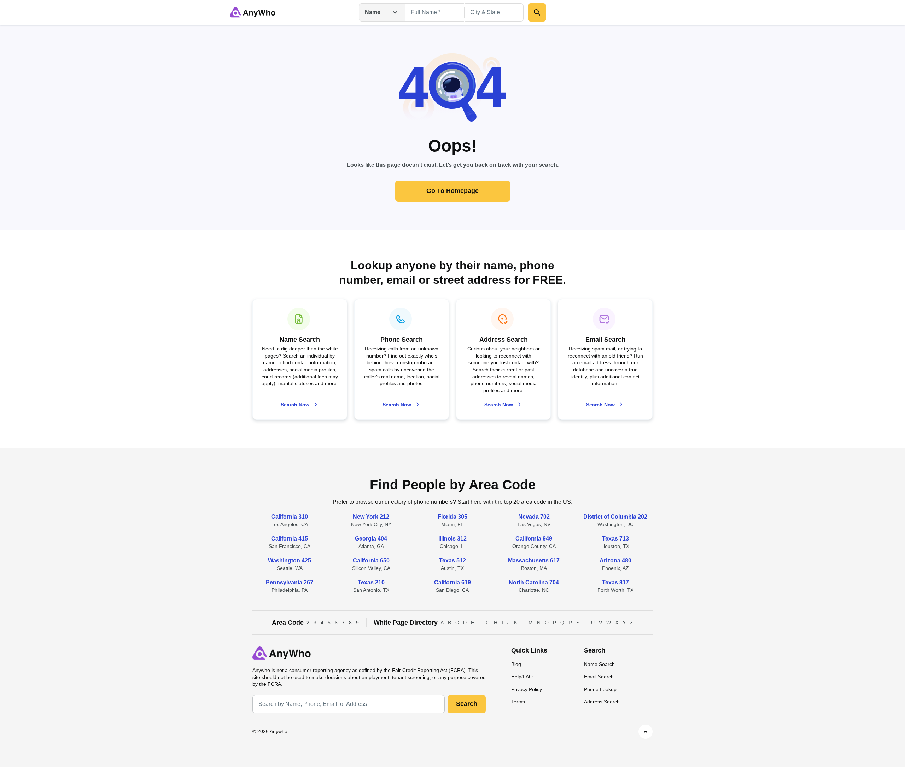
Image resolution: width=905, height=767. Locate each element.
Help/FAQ (522, 676)
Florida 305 (452, 517)
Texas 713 (615, 539)
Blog (516, 664)
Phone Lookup (600, 689)
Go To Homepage (452, 190)
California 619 (452, 582)
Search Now (295, 404)
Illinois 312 (452, 539)
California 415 (289, 539)
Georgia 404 (371, 539)
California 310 (289, 517)
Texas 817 (615, 582)
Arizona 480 (615, 560)
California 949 (533, 539)
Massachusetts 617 (534, 560)
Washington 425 (289, 560)
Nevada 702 (534, 517)
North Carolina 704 (534, 582)
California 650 (371, 560)
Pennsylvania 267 (289, 582)
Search (466, 703)
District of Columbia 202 (615, 517)
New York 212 (371, 517)
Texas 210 (371, 582)
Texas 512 (452, 560)
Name (372, 12)
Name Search (599, 664)
